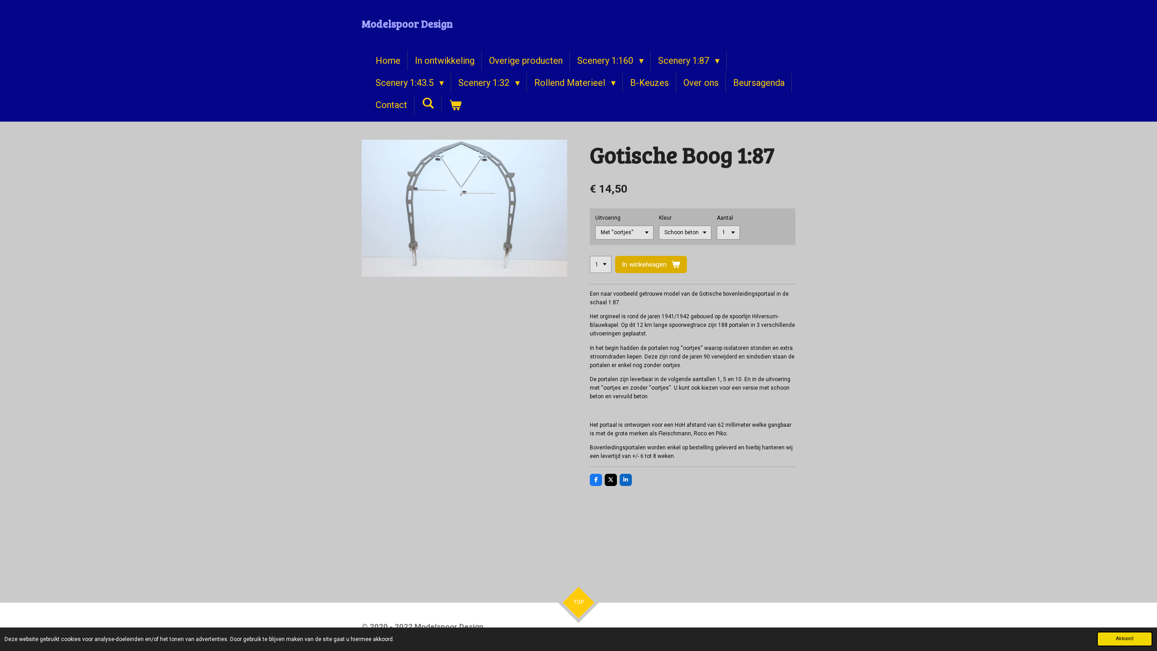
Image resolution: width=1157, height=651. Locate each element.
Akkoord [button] (1124, 639)
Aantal (725, 218)
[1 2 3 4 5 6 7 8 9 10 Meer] (600, 264)
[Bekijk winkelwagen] (455, 105)
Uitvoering (608, 218)
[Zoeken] (428, 103)
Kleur (665, 218)
